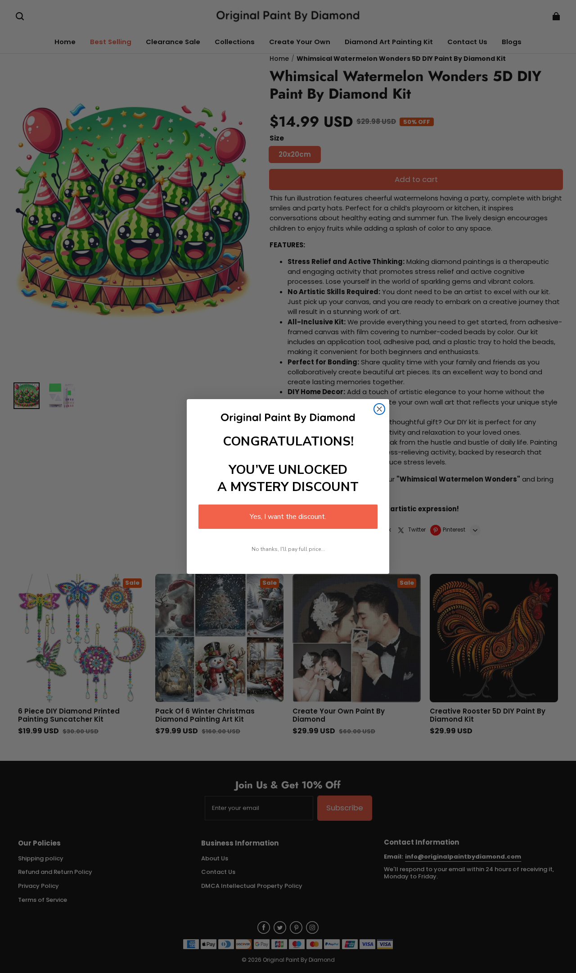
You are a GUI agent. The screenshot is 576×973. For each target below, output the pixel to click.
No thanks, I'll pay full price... (288, 549)
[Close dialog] (379, 409)
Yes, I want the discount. (288, 517)
